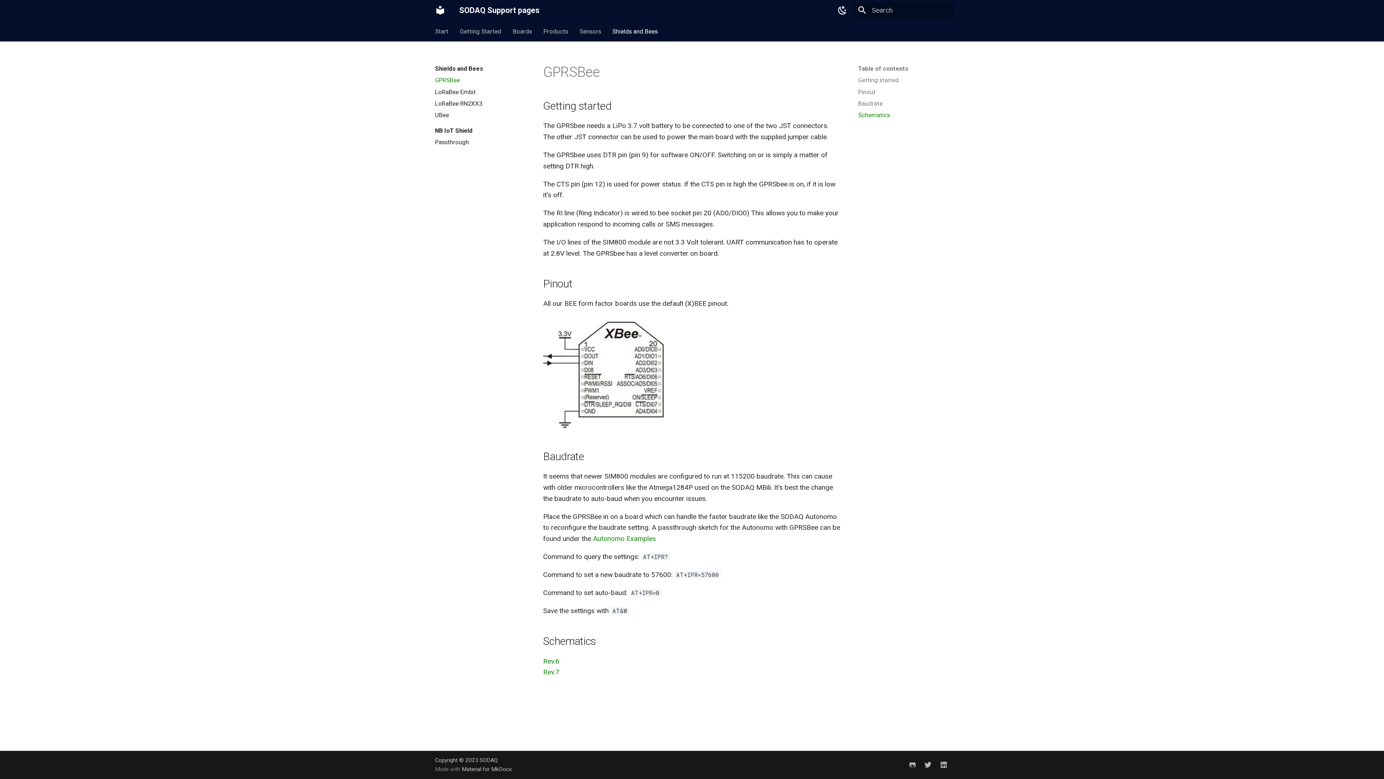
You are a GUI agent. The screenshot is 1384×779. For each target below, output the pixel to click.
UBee (442, 115)
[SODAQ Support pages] (440, 10)
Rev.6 (551, 661)
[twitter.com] (928, 764)
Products (556, 31)
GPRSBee (447, 80)
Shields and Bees (635, 31)
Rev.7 (551, 672)
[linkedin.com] (943, 764)
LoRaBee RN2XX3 (458, 103)
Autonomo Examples (624, 538)
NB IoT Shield (454, 130)
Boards (522, 31)
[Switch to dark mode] (842, 10)
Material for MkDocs (487, 769)
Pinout (866, 92)
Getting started (878, 80)
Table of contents (883, 68)
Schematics (874, 115)
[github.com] (912, 764)
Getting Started (480, 31)
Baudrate (870, 103)
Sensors (590, 31)
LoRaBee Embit (455, 92)
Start (441, 31)
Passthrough (452, 142)
